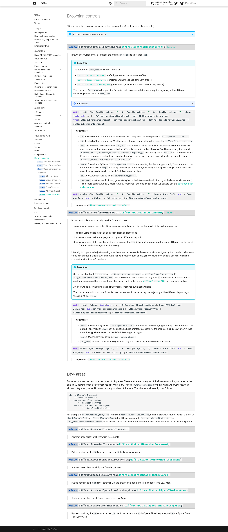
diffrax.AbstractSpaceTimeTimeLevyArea (153, 505)
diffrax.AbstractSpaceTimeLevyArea (143, 474)
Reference (82, 103)
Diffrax (38, 15)
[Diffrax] (34, 3)
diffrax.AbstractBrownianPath (142, 46)
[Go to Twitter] (175, 3)
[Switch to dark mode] (110, 3)
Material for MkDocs (50, 529)
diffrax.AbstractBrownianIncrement (143, 444)
